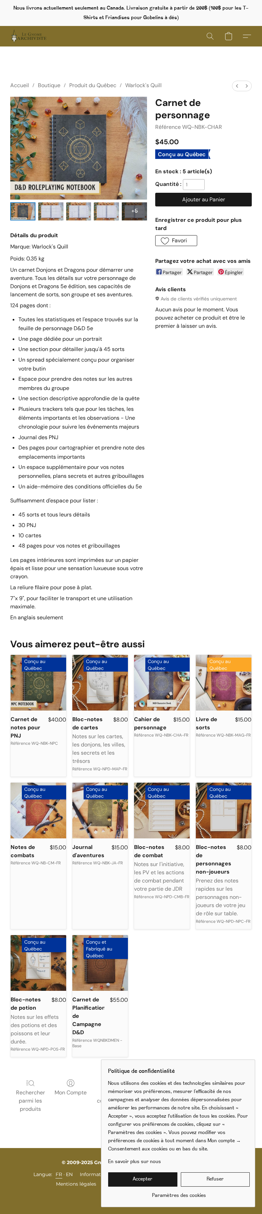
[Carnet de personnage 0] (22, 211)
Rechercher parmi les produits (30, 1100)
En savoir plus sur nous (134, 1161)
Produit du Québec (92, 85)
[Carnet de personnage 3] (106, 211)
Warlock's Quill (143, 85)
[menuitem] (237, 86)
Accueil (19, 85)
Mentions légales (76, 1184)
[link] (179, 1193)
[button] (28, 36)
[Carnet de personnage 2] (78, 211)
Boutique (49, 85)
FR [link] (59, 1174)
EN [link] (69, 1174)
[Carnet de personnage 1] (50, 211)
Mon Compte (71, 1092)
